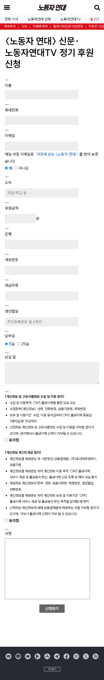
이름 (8, 85)
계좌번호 (11, 259)
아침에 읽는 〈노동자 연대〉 (56, 154)
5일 (12, 344)
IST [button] (96, 19)
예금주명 (11, 285)
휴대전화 (11, 110)
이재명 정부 (40, 26)
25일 (24, 344)
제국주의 (10, 26)
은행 (8, 234)
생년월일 (11, 311)
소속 (8, 182)
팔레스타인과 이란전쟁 (68, 26)
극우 (24, 26)
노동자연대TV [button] (70, 19)
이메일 (10, 135)
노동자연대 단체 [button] (39, 19)
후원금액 (11, 208)
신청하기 (52, 608)
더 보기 (52, 669)
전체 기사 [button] (11, 19)
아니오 (23, 168)
